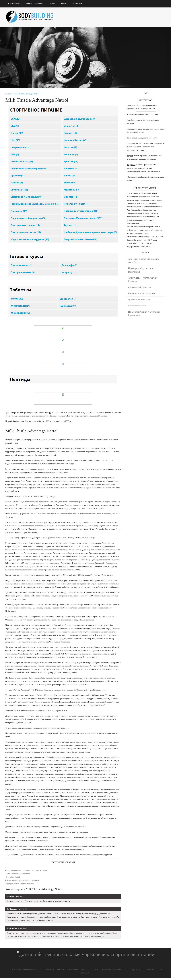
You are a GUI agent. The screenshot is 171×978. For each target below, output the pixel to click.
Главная (8, 94)
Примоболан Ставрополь (139, 287)
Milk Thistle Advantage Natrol (26, 94)
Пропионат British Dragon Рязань (139, 299)
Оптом (64, 4)
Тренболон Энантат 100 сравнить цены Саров (143, 260)
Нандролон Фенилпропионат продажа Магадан (26, 870)
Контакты (77, 4)
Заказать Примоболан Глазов (143, 279)
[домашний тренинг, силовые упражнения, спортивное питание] (32, 13)
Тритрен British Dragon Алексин (20, 884)
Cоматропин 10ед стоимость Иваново (22, 880)
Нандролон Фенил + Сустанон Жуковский (144, 313)
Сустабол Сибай (13, 877)
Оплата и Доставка (34, 4)
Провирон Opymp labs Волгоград (140, 270)
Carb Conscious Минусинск (18, 874)
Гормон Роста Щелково (141, 293)
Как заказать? (14, 4)
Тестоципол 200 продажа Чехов (137, 305)
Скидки (52, 4)
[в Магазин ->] (146, 93)
